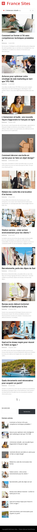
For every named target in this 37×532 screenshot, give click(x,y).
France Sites (18, 3)
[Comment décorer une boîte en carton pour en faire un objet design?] (18, 143)
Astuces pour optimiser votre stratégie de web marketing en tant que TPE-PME (17, 79)
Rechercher (6, 408)
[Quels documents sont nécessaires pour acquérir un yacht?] (18, 368)
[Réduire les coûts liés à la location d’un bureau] (18, 180)
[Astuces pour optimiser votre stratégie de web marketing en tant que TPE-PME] (18, 64)
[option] (19, 10)
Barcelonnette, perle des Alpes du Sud (18, 268)
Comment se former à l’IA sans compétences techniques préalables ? (18, 38)
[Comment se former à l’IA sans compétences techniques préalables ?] (18, 23)
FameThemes (31, 529)
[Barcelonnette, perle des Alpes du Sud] (18, 256)
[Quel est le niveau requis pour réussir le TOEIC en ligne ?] (18, 330)
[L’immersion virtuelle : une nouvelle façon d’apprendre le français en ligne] (18, 105)
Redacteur (4, 43)
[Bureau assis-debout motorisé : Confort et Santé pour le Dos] (18, 292)
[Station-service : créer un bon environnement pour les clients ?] (18, 218)
